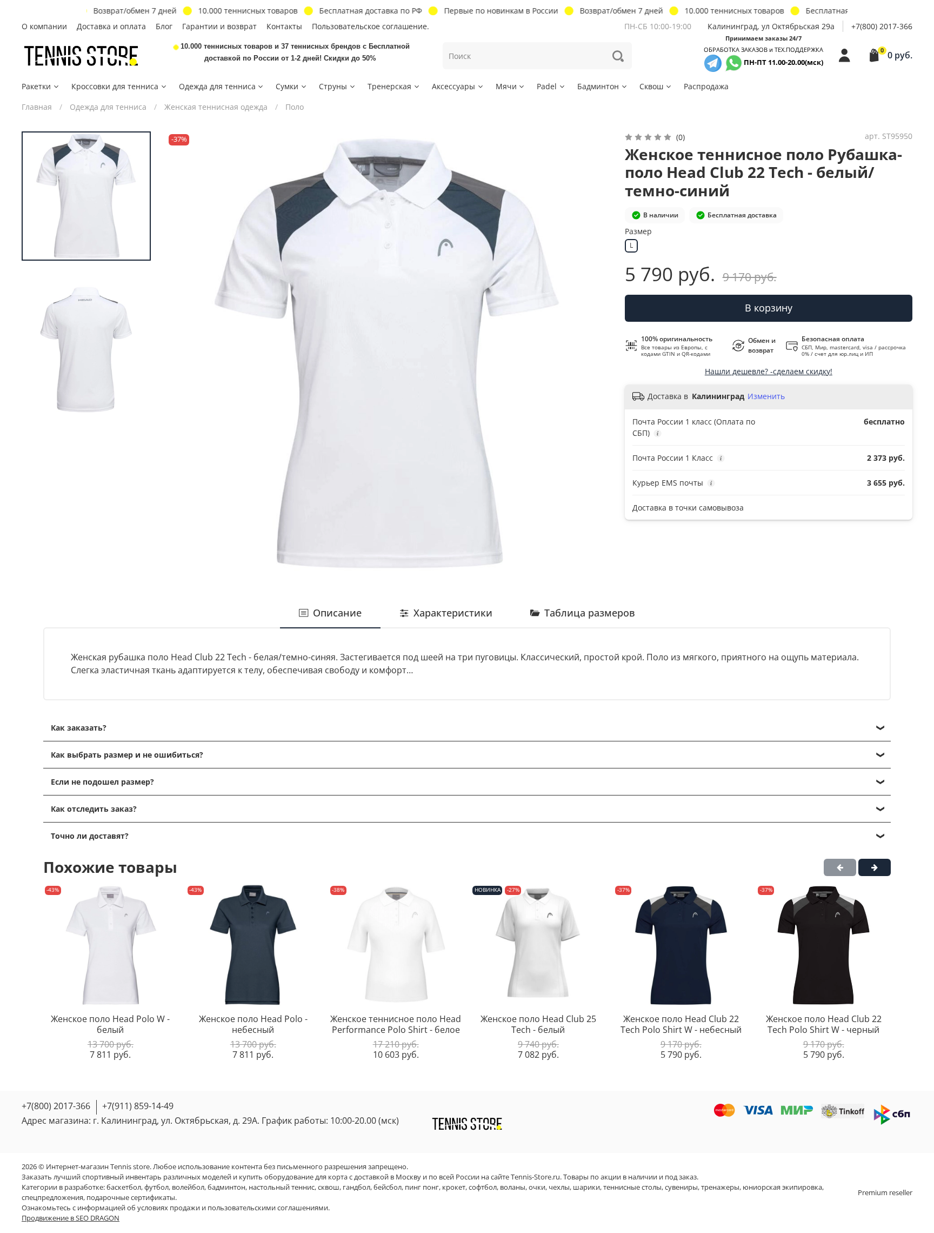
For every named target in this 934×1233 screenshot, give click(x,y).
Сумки (287, 86)
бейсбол (387, 1187)
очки (537, 1187)
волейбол (188, 1187)
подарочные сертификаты (130, 1197)
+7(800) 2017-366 (881, 26)
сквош (328, 1187)
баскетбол (123, 1187)
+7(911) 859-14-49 (138, 1106)
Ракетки (36, 86)
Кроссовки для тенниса (114, 86)
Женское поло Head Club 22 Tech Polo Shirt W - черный (824, 1024)
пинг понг (422, 1187)
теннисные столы (632, 1187)
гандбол (356, 1187)
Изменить (766, 396)
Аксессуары (453, 86)
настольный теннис (282, 1187)
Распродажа (706, 86)
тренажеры (720, 1187)
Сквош (651, 86)
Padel (547, 86)
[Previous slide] (185, 353)
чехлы (559, 1187)
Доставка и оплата (111, 26)
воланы (512, 1187)
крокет (453, 1187)
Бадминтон (598, 86)
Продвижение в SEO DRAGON (70, 1218)
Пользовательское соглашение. (370, 26)
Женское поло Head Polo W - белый (110, 1024)
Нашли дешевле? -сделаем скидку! (768, 371)
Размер (638, 231)
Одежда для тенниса (217, 86)
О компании (44, 26)
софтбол (483, 1187)
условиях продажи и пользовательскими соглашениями (232, 1207)
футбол (156, 1187)
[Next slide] (590, 353)
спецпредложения (52, 1197)
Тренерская (389, 86)
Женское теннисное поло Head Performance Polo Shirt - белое (395, 1024)
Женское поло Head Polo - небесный (253, 1024)
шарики (586, 1187)
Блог (164, 26)
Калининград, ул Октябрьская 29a (771, 26)
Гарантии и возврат (219, 26)
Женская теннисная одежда (216, 107)
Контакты (284, 26)
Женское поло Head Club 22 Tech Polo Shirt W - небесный (681, 1024)
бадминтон (226, 1187)
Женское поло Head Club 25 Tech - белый (538, 1024)
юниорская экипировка (782, 1187)
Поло (294, 107)
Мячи (506, 86)
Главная (37, 107)
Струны (333, 86)
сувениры (681, 1187)
